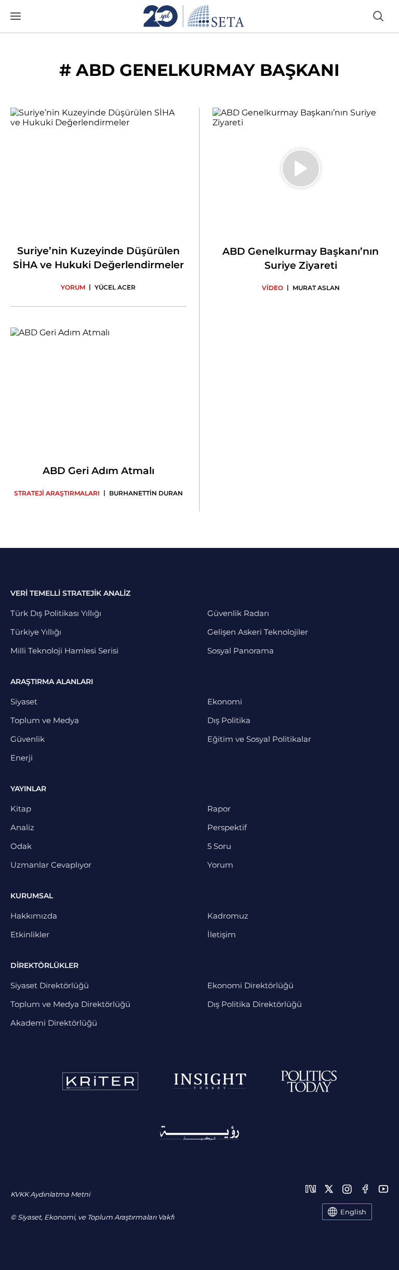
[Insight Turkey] (209, 1081)
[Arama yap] (378, 16)
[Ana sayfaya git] (193, 16)
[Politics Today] (309, 1081)
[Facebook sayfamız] (365, 1189)
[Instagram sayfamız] (347, 1189)
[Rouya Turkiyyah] (199, 1133)
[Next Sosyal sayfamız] (310, 1189)
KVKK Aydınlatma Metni (50, 1194)
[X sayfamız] (329, 1189)
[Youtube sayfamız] (383, 1189)
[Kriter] (100, 1081)
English (353, 1212)
